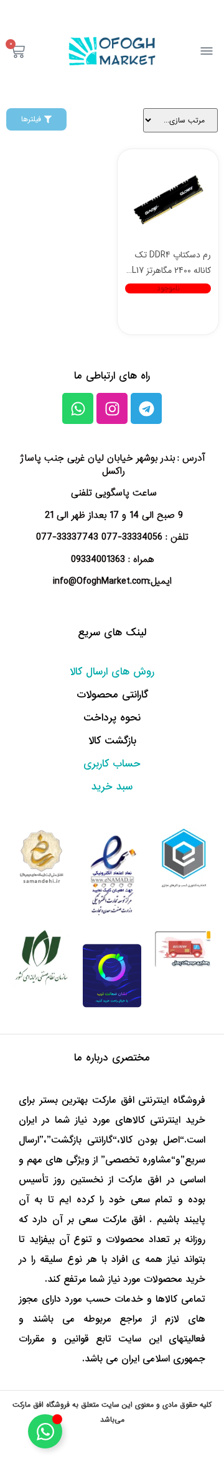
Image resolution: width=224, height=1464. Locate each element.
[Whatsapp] (77, 408)
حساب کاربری (112, 763)
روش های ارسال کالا (112, 671)
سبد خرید (112, 786)
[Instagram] (112, 408)
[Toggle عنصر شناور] (45, 1431)
